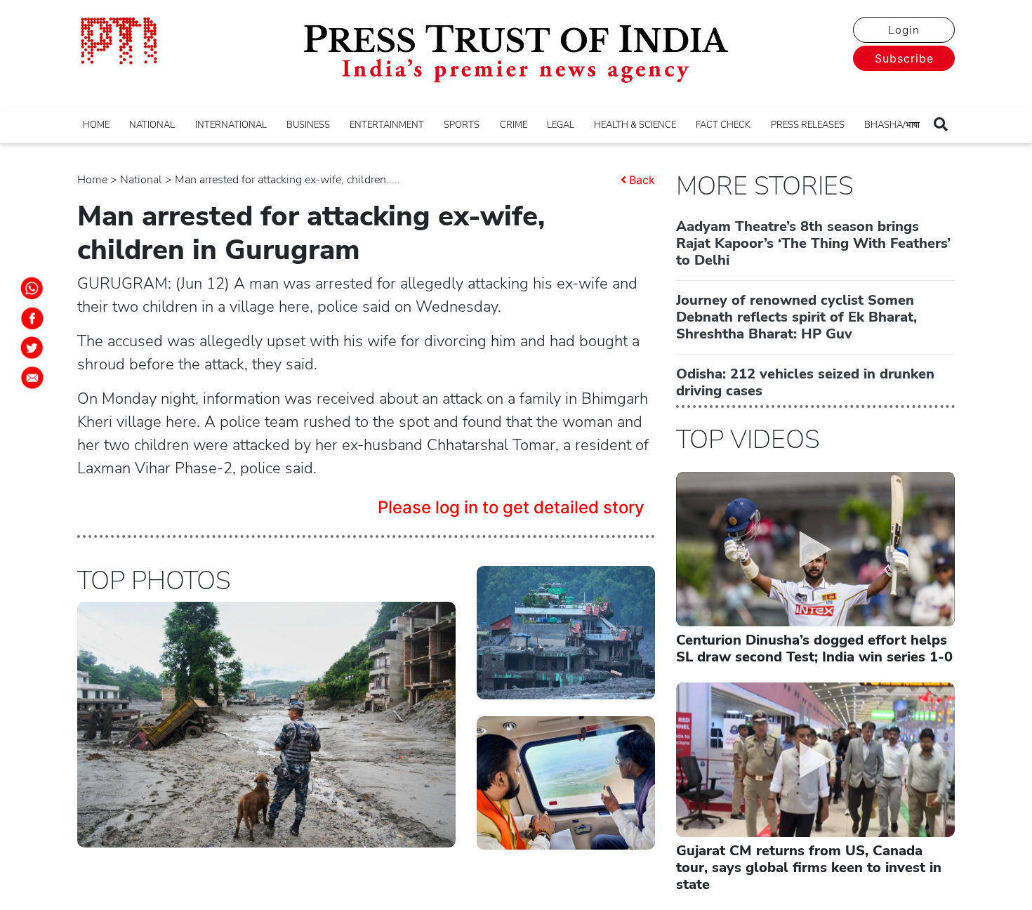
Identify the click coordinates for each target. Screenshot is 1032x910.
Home (92, 179)
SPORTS (461, 125)
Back (642, 180)
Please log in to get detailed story (511, 507)
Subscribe (904, 58)
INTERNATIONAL (231, 125)
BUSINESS (308, 125)
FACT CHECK (723, 125)
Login (904, 30)
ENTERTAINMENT (387, 125)
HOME (96, 125)
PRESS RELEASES (808, 125)
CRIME (513, 125)
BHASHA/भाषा (892, 125)
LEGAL (560, 125)
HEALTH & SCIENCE (635, 125)
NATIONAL (152, 125)
